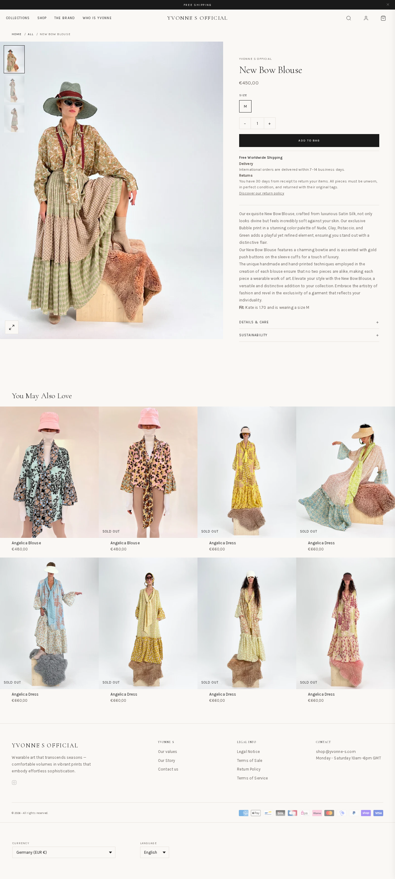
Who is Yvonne (97, 18)
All (31, 34)
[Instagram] (14, 783)
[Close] (388, 4)
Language (148, 843)
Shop (42, 18)
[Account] (366, 18)
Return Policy (248, 769)
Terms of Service (252, 778)
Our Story (166, 760)
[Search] (348, 18)
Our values (167, 751)
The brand (64, 18)
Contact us (168, 769)
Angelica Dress (222, 543)
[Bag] (383, 18)
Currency (20, 843)
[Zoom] (12, 327)
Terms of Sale (249, 760)
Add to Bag (309, 140)
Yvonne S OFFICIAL (45, 745)
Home (17, 34)
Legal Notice (248, 751)
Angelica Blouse (26, 543)
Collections (18, 18)
